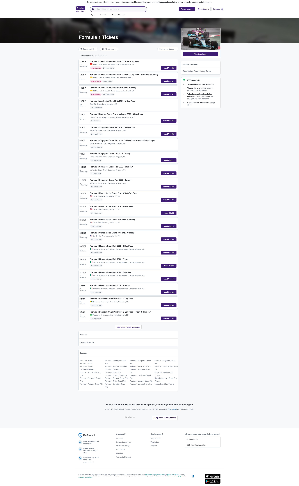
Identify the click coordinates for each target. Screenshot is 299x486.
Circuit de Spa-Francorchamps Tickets (197, 71)
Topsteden (155, 442)
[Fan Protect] (86, 435)
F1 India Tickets (86, 363)
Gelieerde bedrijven (123, 442)
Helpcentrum (156, 438)
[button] (200, 54)
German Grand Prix (87, 342)
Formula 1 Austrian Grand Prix (91, 384)
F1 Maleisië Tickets (87, 369)
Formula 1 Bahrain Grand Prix (116, 366)
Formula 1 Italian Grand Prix (140, 366)
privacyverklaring (164, 474)
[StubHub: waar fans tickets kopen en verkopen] (80, 9)
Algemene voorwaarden (152, 474)
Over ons (119, 438)
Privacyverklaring (173, 409)
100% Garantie (193, 80)
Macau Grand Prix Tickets (164, 384)
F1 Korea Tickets (86, 366)
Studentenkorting (122, 446)
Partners (119, 453)
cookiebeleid (175, 474)
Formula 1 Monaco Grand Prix (141, 384)
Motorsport (88, 32)
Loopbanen (120, 449)
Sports (81, 32)
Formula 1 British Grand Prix (115, 381)
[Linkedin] (193, 479)
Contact (154, 446)
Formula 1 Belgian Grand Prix (116, 375)
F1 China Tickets (86, 360)
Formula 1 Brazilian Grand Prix (116, 378)
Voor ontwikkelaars (123, 457)
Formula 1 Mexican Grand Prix (141, 381)
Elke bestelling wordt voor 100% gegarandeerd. (153, 2)
